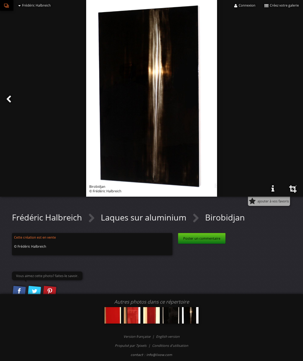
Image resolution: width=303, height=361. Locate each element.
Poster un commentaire (201, 238)
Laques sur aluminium (144, 217)
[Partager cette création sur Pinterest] (49, 291)
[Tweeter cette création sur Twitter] (34, 291)
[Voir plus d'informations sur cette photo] (273, 189)
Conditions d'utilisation (170, 345)
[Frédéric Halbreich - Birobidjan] (190, 315)
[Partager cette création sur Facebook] (19, 291)
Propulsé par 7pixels (131, 345)
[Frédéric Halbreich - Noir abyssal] (171, 315)
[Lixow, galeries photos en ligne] (6, 5)
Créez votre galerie (284, 5)
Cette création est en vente (35, 237)
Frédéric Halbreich (48, 217)
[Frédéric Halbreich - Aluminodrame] (113, 315)
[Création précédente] (9, 99)
